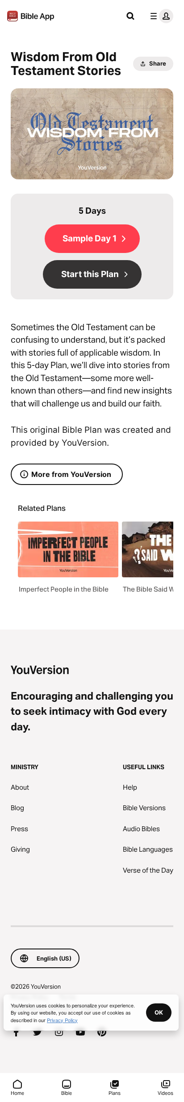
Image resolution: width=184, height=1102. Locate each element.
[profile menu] (160, 16)
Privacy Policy (62, 1019)
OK (159, 1012)
